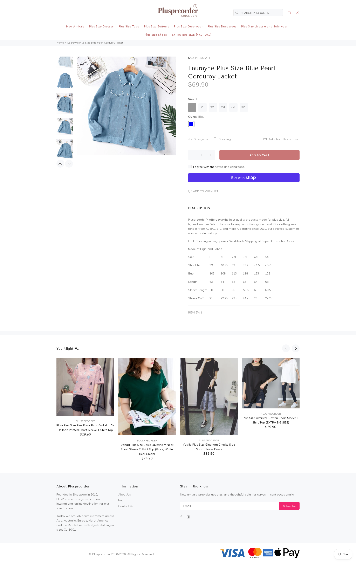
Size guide (201, 139)
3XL (223, 107)
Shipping (225, 139)
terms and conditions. (230, 167)
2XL (212, 107)
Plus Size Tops (128, 26)
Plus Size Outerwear (188, 26)
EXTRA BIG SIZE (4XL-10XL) (191, 35)
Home (60, 42)
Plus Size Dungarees (221, 26)
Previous (60, 164)
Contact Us (126, 506)
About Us (124, 494)
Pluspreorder (85, 421)
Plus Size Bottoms (156, 26)
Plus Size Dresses (101, 26)
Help (121, 500)
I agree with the (219, 167)
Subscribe (289, 506)
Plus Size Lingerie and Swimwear (264, 26)
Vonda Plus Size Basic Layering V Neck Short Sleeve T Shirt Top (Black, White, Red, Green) (147, 449)
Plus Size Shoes (156, 35)
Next (69, 164)
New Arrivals (75, 26)
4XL (233, 107)
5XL (243, 107)
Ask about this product (284, 139)
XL (202, 107)
